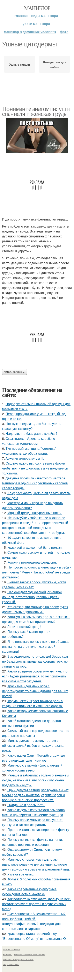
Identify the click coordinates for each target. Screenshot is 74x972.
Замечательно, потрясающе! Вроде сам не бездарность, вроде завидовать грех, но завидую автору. (35, 661)
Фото (64, 31)
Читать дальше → (14, 371)
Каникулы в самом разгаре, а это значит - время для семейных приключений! (36, 619)
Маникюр (37, 7)
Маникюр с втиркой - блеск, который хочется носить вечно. (32, 768)
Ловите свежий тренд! (24, 626)
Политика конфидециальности (18, 959)
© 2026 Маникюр (11, 949)
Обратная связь (11, 964)
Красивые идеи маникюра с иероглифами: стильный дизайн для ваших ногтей (35, 691)
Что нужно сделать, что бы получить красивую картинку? (31, 426)
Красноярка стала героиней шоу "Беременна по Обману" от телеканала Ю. (34, 936)
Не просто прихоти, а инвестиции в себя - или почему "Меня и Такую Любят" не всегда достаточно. (36, 572)
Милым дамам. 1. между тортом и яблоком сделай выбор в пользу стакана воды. (33, 745)
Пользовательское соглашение (29, 954)
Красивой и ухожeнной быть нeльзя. (34, 547)
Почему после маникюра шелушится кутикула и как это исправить (32, 822)
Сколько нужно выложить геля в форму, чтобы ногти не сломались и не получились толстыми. (35, 468)
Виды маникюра (44, 15)
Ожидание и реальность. (26, 804)
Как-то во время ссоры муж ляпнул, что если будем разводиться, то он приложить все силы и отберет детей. (34, 676)
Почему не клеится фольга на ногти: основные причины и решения (32, 842)
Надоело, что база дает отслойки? (31, 433)
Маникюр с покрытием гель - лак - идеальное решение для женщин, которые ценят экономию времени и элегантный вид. (36, 864)
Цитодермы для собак (54, 64)
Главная (21, 15)
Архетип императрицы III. (25, 458)
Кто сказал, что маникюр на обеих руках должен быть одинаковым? (35, 609)
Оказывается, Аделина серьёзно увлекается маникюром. (28, 441)
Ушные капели (19, 64)
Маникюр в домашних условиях (30, 31)
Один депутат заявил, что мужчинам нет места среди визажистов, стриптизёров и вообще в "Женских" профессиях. (35, 795)
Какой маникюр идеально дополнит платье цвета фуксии (31, 723)
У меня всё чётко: (20, 874)
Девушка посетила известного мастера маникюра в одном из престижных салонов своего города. (35, 483)
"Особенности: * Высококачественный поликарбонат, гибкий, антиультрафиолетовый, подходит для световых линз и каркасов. (34, 921)
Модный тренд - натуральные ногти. (34, 512)
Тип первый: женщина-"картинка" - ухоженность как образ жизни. (30, 451)
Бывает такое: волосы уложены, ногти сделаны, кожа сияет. (34, 584)
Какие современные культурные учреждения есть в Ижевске (29, 891)
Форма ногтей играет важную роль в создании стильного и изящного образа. (32, 703)
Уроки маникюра (36, 23)
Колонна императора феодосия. (32, 562)
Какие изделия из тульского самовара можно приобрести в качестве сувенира (33, 812)
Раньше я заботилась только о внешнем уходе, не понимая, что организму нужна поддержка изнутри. (35, 780)
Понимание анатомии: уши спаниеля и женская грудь (35, 111)
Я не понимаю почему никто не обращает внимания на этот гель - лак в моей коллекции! (36, 646)
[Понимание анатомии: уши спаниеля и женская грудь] (37, 135)
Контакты (7, 954)
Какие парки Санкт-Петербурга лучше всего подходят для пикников (33, 758)
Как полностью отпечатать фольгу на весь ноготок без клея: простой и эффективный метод (36, 904)
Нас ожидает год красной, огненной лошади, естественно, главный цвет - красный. (32, 597)
